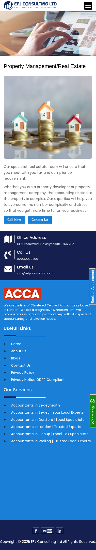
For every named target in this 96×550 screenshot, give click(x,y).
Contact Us (40, 220)
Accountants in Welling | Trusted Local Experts (51, 441)
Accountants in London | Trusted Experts (46, 426)
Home (16, 343)
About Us (19, 351)
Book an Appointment (93, 286)
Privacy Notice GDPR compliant (38, 379)
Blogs (15, 358)
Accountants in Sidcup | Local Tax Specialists (50, 433)
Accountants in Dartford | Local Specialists (47, 419)
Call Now (14, 220)
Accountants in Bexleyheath (35, 405)
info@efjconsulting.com (36, 273)
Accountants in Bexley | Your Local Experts (47, 412)
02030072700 (27, 258)
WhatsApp (93, 415)
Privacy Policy (22, 372)
